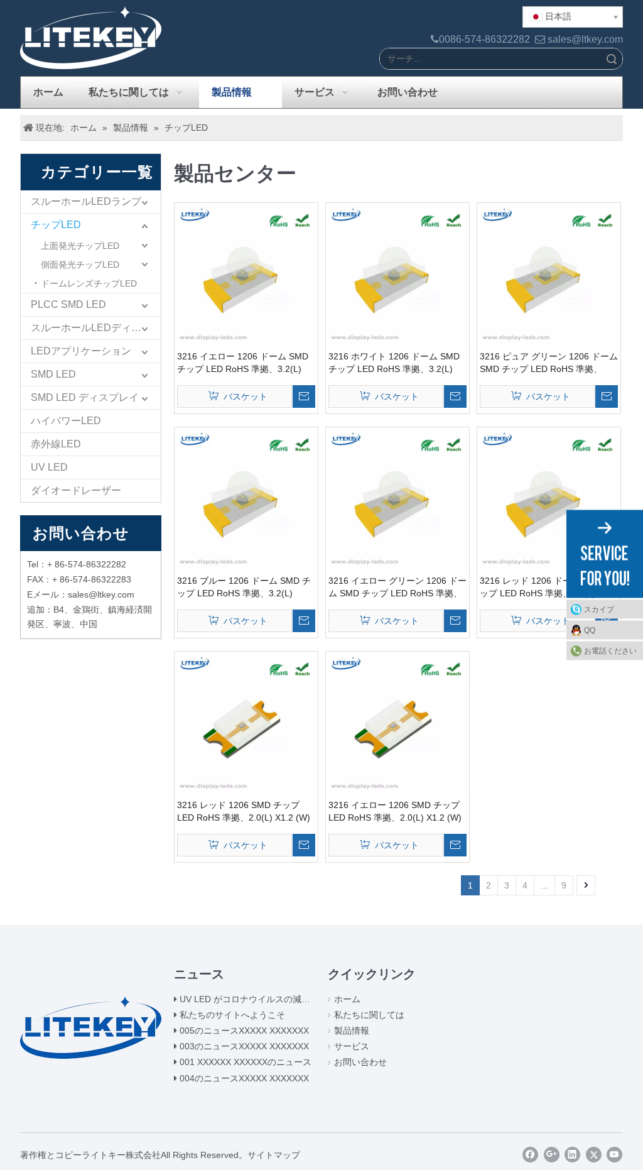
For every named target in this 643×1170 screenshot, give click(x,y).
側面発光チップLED (80, 265)
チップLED (56, 224)
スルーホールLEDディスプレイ (96, 327)
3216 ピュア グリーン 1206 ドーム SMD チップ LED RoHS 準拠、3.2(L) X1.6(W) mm (549, 363)
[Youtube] (614, 1154)
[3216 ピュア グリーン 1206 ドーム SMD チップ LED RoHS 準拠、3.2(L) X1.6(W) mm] (549, 273)
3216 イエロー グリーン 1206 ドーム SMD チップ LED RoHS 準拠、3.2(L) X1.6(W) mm (397, 587)
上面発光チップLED (80, 246)
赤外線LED (56, 444)
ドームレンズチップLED (89, 283)
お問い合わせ (360, 1062)
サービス (351, 1046)
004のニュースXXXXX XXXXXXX (244, 1078)
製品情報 (351, 1030)
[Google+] (551, 1154)
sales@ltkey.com (585, 39)
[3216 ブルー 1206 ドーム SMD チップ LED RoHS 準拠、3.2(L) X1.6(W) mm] (246, 498)
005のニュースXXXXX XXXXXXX (244, 1030)
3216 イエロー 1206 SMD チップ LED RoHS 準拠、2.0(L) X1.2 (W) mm (395, 812)
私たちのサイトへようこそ (232, 1015)
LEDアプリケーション (81, 351)
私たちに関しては (369, 1015)
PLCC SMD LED (68, 304)
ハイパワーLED (66, 420)
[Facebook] (530, 1154)
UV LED (49, 467)
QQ (589, 630)
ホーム (347, 999)
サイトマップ (273, 1155)
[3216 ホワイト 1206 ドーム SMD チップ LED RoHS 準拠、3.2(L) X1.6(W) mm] (397, 273)
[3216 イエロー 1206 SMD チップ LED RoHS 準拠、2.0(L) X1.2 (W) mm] (397, 722)
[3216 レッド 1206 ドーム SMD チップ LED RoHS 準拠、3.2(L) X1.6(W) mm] (549, 498)
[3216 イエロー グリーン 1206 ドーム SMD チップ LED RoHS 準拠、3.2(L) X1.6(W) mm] (397, 498)
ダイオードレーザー (76, 490)
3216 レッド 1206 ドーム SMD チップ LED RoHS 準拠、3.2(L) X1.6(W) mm (546, 587)
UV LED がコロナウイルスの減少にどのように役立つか (289, 999)
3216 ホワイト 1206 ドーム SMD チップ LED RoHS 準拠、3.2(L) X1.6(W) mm (394, 363)
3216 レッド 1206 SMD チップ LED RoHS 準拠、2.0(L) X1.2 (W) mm (243, 812)
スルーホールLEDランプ (86, 201)
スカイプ (599, 609)
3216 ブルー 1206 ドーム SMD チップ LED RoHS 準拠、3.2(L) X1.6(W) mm (244, 587)
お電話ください (610, 651)
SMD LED (53, 374)
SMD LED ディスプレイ (85, 397)
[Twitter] (594, 1154)
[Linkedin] (572, 1154)
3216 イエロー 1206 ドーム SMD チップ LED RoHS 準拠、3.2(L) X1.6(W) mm (242, 363)
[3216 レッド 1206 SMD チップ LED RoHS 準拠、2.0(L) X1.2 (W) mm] (246, 722)
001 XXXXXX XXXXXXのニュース (245, 1062)
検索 (611, 58)
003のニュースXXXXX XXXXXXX (244, 1046)
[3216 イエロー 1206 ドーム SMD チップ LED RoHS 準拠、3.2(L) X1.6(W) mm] (246, 273)
